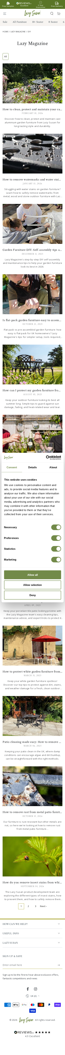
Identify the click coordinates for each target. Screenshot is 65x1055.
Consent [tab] (12, 467)
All (5, 56)
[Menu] (6, 13)
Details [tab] (32, 467)
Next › (43, 906)
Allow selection (32, 584)
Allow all (32, 574)
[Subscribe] (58, 965)
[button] (51, 13)
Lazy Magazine (18, 31)
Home (5, 31)
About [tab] (53, 467)
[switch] (56, 538)
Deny (32, 595)
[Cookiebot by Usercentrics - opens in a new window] (46, 457)
